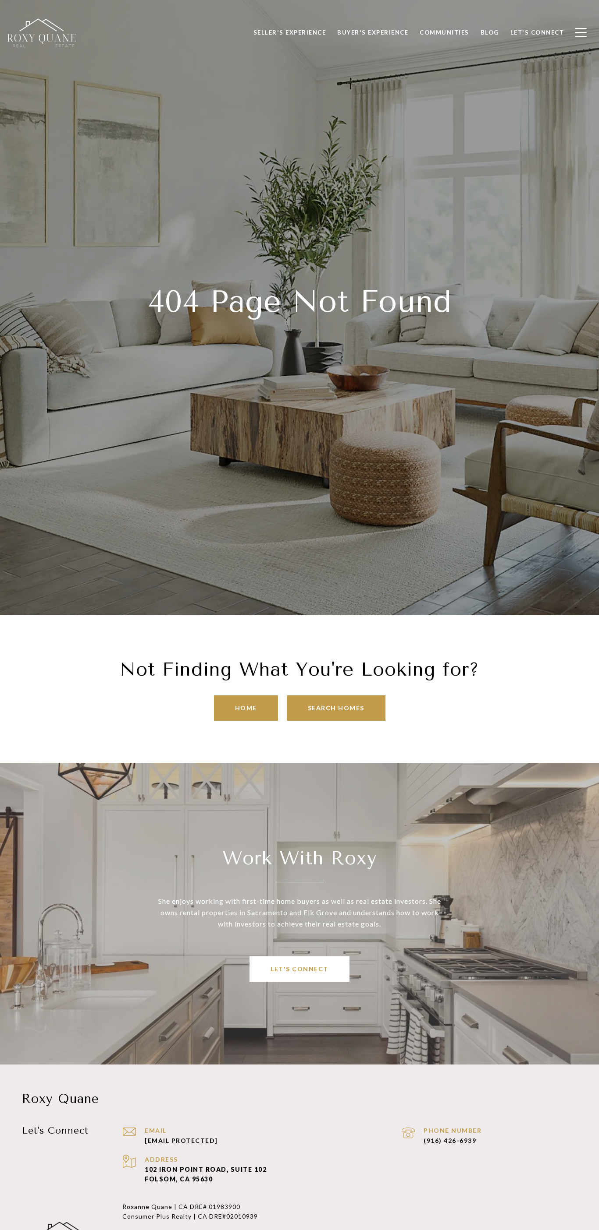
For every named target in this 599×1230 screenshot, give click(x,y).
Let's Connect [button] (299, 969)
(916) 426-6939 (450, 1140)
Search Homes (336, 708)
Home (246, 708)
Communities (444, 32)
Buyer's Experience (372, 32)
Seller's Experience (289, 32)
